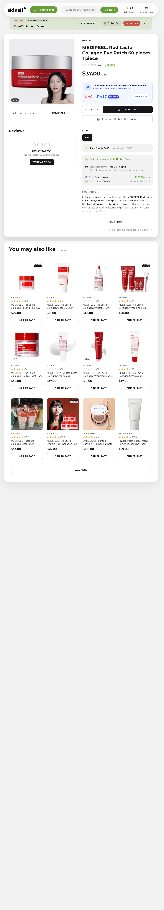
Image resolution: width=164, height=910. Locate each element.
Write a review (42, 162)
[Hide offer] (145, 23)
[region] (41, 71)
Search (111, 10)
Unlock (134, 23)
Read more (115, 222)
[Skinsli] (17, 10)
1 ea (87, 137)
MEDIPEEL (87, 41)
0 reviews (110, 64)
